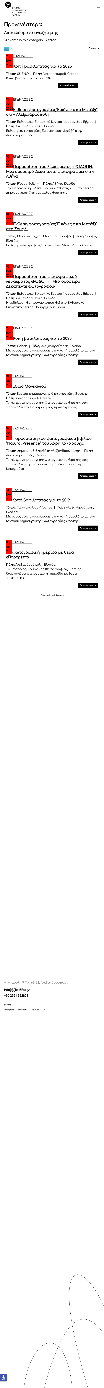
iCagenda (60, 595)
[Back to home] (15, 8)
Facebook (22, 1010)
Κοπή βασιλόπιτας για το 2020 (42, 339)
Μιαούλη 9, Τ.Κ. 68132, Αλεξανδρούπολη (37, 982)
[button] (98, 8)
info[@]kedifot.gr (17, 990)
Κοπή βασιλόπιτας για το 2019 (41, 500)
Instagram (9, 1010)
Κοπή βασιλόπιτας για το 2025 (42, 66)
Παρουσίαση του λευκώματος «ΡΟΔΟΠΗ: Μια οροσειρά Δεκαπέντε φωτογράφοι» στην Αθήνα (50, 171)
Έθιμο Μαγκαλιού (29, 386)
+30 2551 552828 (16, 995)
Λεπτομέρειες (67, 86)
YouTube (36, 1010)
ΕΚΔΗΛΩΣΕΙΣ (23, 56)
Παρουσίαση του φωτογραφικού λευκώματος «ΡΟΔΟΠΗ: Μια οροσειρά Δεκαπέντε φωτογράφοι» (43, 281)
